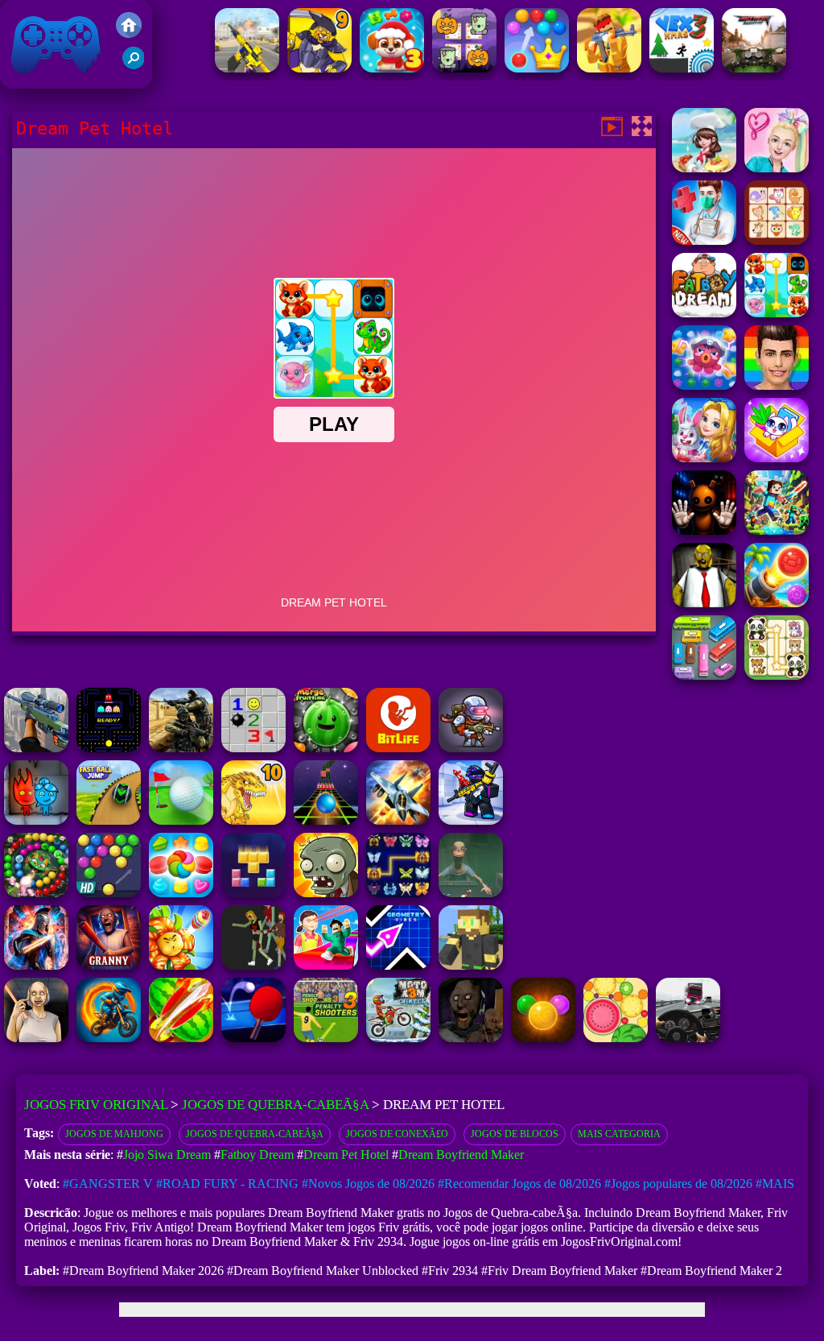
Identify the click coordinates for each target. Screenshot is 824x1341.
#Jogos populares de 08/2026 (678, 1183)
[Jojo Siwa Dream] (776, 168)
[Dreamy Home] (776, 458)
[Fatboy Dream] (704, 313)
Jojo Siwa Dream (167, 1154)
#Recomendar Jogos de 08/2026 (519, 1183)
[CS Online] (181, 748)
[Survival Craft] (471, 965)
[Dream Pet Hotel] (776, 313)
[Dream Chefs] (704, 168)
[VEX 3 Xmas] (681, 68)
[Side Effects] (471, 893)
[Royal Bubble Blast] (537, 68)
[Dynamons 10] (253, 820)
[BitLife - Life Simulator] (398, 748)
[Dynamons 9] (319, 68)
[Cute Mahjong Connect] (776, 675)
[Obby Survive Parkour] (326, 965)
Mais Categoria (619, 1134)
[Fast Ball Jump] (108, 820)
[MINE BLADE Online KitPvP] (776, 530)
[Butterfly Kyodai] (398, 893)
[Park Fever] (704, 675)
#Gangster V (108, 1183)
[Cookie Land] (181, 893)
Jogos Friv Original (34, 80)
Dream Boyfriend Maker (461, 1154)
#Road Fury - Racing (227, 1183)
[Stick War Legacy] (36, 965)
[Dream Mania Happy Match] (704, 385)
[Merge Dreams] (704, 458)
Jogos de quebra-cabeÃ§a (254, 1134)
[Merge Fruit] (615, 1038)
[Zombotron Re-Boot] (471, 748)
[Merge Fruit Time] (326, 748)
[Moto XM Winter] (398, 1038)
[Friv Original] (129, 33)
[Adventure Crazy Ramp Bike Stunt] (108, 1038)
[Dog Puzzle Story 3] (392, 68)
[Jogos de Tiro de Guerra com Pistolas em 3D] (247, 68)
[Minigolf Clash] (181, 820)
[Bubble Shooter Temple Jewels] (543, 1038)
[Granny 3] (108, 965)
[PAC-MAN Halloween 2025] (108, 748)
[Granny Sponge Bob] (704, 603)
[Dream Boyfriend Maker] (776, 385)
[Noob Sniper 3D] (36, 748)
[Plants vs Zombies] (326, 893)
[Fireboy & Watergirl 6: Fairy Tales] (36, 820)
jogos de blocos (514, 1134)
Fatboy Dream (257, 1154)
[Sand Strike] (609, 68)
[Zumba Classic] (36, 893)
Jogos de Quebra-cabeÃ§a (275, 1104)
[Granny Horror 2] (36, 1038)
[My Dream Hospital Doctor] (704, 240)
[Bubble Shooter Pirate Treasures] (776, 603)
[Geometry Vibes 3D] (398, 965)
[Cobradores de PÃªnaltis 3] (326, 1038)
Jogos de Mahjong (114, 1134)
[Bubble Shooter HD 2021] (108, 893)
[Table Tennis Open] (253, 1038)
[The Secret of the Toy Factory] (704, 530)
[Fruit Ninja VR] (181, 1038)
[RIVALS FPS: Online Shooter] (471, 820)
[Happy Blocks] (253, 893)
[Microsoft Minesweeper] (253, 748)
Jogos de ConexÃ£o (397, 1134)
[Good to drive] (253, 965)
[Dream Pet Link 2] (776, 240)
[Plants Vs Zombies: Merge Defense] (181, 965)
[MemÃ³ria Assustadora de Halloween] (464, 68)
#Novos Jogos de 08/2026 (368, 1183)
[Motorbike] (754, 68)
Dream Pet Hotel (346, 1154)
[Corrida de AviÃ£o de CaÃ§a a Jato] (398, 820)
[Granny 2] (471, 1038)
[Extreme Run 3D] (326, 820)
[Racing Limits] (688, 1038)
